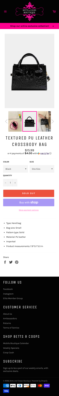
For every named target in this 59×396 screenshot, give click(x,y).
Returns (7, 323)
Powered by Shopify (39, 381)
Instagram (8, 293)
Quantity (7, 175)
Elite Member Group (13, 298)
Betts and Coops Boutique (20, 381)
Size (32, 162)
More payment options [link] (29, 210)
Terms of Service (11, 327)
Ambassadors (10, 318)
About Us (7, 314)
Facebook (8, 289)
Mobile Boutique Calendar (16, 343)
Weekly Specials (11, 348)
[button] (29, 153)
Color (6, 162)
